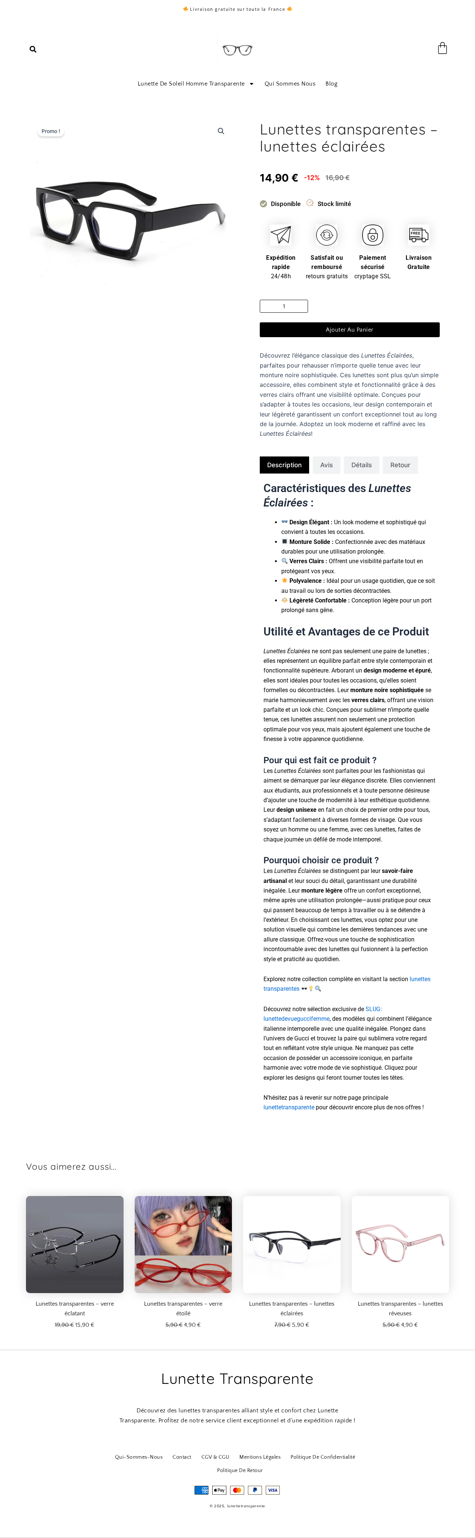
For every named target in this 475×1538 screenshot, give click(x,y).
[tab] (284, 465)
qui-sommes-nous (139, 1457)
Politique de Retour (240, 1471)
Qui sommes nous (290, 83)
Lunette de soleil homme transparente (191, 83)
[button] (33, 49)
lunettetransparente (288, 1107)
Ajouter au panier (350, 329)
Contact (182, 1457)
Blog (331, 83)
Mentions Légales (260, 1457)
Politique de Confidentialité (323, 1457)
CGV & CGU (216, 1457)
